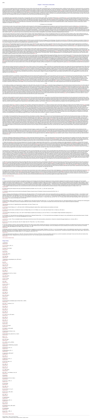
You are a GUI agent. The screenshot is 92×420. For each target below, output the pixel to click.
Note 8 (37, 35)
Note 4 (52, 18)
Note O (70, 143)
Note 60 (20, 171)
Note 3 (58, 17)
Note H (23, 98)
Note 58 (76, 164)
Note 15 (87, 50)
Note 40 (11, 106)
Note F (11, 87)
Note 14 (44, 49)
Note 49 (12, 142)
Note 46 (55, 132)
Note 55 (6, 162)
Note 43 (75, 119)
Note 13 (74, 45)
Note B (66, 40)
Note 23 (25, 67)
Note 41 (41, 117)
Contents (6, 175)
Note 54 (68, 158)
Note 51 (37, 144)
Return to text (5, 186)
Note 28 (21, 80)
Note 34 (40, 89)
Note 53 (23, 154)
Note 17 (34, 53)
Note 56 (52, 162)
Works (10, 175)
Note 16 (56, 51)
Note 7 (78, 26)
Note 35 (82, 89)
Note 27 (64, 76)
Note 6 (18, 22)
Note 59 (87, 170)
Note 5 (13, 19)
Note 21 (81, 60)
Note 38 (14, 104)
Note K (50, 101)
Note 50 (77, 142)
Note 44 (70, 120)
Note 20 (48, 59)
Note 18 (72, 56)
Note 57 (64, 164)
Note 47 (8, 133)
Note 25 (14, 71)
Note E (46, 85)
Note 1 (61, 10)
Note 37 (27, 99)
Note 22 (68, 61)
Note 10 (9, 44)
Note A (13, 31)
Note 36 (65, 92)
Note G (13, 98)
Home (13, 175)
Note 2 (29, 11)
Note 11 (34, 44)
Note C (27, 41)
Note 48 (25, 137)
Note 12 (52, 44)
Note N (55, 138)
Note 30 (80, 80)
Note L (25, 105)
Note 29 (55, 80)
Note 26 (15, 72)
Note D (4, 60)
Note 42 (51, 118)
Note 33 (66, 87)
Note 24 (22, 68)
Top (3, 175)
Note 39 (84, 104)
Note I (27, 101)
